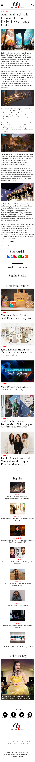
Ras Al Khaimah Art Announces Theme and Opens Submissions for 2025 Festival (17, 352)
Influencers (17, 582)
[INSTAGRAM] (30, 714)
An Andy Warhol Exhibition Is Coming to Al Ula (17, 647)
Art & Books (17, 516)
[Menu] (2, 4)
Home (9, 741)
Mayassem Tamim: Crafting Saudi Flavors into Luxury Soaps (17, 316)
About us (12, 744)
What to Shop (17, 603)
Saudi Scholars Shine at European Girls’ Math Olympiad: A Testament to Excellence (17, 424)
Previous (3, 679)
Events (17, 645)
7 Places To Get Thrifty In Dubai (17, 605)
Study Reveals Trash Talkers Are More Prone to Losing (17, 388)
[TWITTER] (21, 714)
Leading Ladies (17, 538)
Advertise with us (18, 746)
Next (31, 679)
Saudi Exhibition (6, 245)
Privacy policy (23, 741)
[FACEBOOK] (13, 714)
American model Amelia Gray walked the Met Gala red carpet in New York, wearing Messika (16, 697)
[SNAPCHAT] (5, 714)
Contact (25, 744)
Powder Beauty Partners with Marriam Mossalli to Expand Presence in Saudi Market (15, 461)
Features (4, 312)
